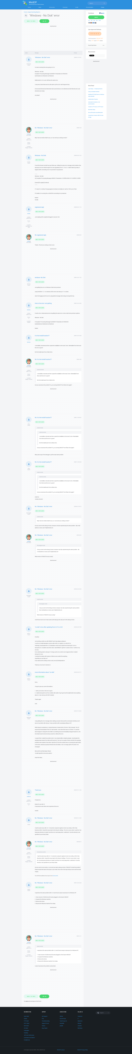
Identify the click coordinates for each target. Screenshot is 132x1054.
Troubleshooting (46, 1021)
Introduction (52, 7)
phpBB (61, 1025)
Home (29, 7)
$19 (89, 20)
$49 (94, 20)
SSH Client (26, 1025)
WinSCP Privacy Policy (82, 1050)
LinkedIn (80, 1025)
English (102, 1012)
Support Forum (45, 1023)
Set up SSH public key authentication (95, 112)
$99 (97, 20)
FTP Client (26, 1021)
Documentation (89, 7)
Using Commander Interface (93, 91)
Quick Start (26, 1016)
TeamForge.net (63, 1021)
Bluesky (79, 1023)
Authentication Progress (93, 99)
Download (65, 7)
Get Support (44, 1016)
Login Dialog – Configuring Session (95, 88)
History (43, 1025)
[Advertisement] (53, 38)
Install (76, 7)
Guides (25, 1018)
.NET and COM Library (29, 1035)
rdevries (28, 309)
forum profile (55, 875)
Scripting (26, 1032)
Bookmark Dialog (91, 109)
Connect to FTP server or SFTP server (95, 106)
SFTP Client (26, 1023)
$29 (91, 20)
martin (28, 134)
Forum (102, 7)
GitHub (61, 1016)
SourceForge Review (92, 45)
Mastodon (80, 1021)
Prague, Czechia (28, 147)
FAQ (43, 1018)
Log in (44, 21)
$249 (100, 20)
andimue (29, 796)
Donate (96, 17)
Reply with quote (40, 61)
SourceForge (63, 1018)
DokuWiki (62, 1023)
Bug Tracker (44, 1028)
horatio (28, 213)
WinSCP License (61, 1050)
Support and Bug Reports (34, 12)
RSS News (80, 1028)
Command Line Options (29, 1037)
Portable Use (27, 1040)
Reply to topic (31, 21)
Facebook (80, 1016)
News (40, 7)
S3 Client (26, 1028)
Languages (26, 1030)
